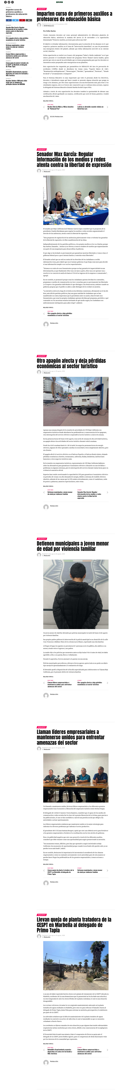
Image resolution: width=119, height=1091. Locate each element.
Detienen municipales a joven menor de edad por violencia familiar (15, 47)
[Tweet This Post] (15, 20)
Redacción (47, 156)
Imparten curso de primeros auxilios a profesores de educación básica (16, 13)
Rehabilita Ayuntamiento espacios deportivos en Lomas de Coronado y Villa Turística (17, 73)
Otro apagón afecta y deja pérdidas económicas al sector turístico (17, 39)
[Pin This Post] (22, 20)
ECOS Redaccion (49, 25)
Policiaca (8, 43)
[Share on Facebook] (9, 20)
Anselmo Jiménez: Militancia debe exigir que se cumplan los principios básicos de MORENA (16, 82)
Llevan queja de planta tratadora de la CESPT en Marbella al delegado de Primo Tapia (17, 64)
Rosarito (8, 7)
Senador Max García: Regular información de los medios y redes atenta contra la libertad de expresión (16, 30)
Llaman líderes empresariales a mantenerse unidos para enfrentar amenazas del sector (17, 56)
